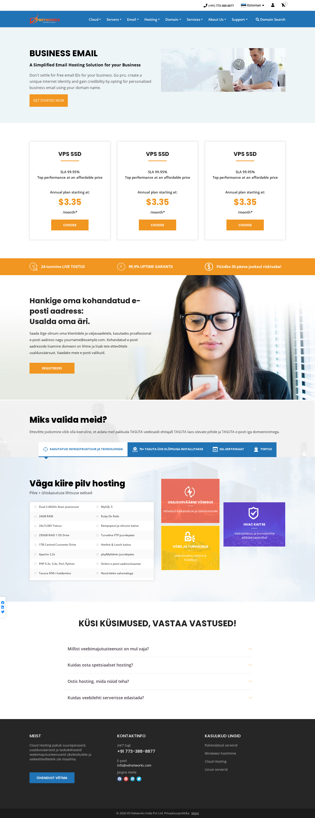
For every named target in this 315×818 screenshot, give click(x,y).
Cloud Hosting (215, 761)
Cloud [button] (93, 19)
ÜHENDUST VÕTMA (52, 778)
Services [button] (193, 19)
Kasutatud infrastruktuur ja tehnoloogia (86, 449)
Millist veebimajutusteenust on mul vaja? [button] (108, 648)
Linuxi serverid (216, 769)
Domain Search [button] (272, 19)
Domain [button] (171, 19)
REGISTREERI (52, 368)
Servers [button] (113, 19)
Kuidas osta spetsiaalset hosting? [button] (100, 665)
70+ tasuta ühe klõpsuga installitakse (171, 449)
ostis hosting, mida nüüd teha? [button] (98, 681)
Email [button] (131, 19)
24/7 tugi (124, 745)
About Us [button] (215, 19)
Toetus (266, 449)
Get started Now (48, 100)
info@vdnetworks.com (134, 765)
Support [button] (238, 19)
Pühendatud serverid (221, 745)
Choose (70, 225)
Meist (195, 813)
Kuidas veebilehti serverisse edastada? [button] (106, 697)
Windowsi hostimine (220, 753)
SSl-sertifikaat (231, 449)
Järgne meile (127, 772)
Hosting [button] (150, 19)
